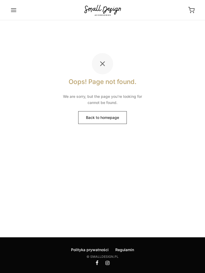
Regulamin (124, 249)
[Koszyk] (191, 10)
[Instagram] (107, 263)
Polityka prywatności (90, 249)
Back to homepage (102, 117)
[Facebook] (97, 263)
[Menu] (13, 10)
